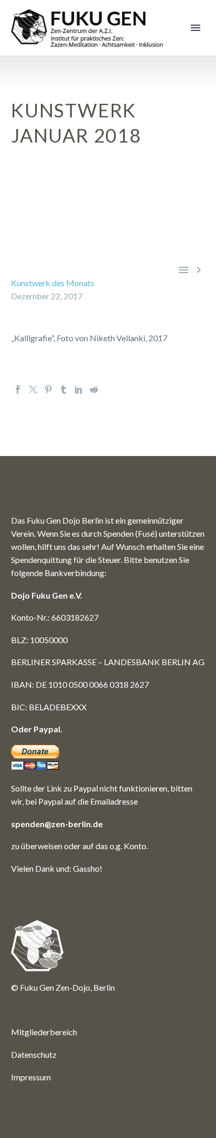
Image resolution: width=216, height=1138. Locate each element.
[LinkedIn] (78, 389)
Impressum (31, 1077)
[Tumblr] (63, 389)
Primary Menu (195, 28)
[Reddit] (94, 389)
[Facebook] (18, 389)
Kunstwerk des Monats (52, 283)
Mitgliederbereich (44, 1032)
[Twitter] (33, 389)
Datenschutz (34, 1054)
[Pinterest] (48, 389)
